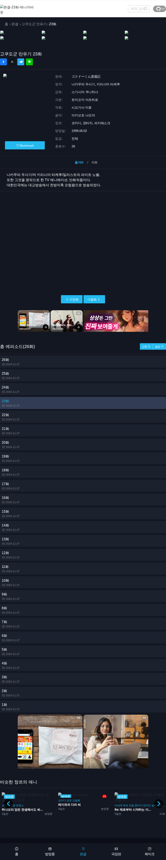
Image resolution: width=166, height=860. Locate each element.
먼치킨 (147, 805)
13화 (11, 541)
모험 (131, 805)
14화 (11, 527)
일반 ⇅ (159, 346)
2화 (11, 693)
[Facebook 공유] (3, 61)
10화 (11, 583)
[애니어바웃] (17, 7)
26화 (11, 362)
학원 (12, 805)
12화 (11, 555)
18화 (11, 472)
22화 (11, 417)
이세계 (118, 805)
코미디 (62, 800)
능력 (154, 805)
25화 (11, 376)
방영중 (50, 854)
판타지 (138, 805)
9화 (11, 596)
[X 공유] (12, 61)
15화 (11, 514)
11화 (11, 569)
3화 (11, 679)
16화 (11, 500)
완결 (14, 24)
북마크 (149, 854)
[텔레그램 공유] (20, 61)
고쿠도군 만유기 (34, 24)
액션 (125, 805)
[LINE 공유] (29, 61)
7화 (11, 624)
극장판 (116, 854)
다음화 (92, 299)
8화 (11, 610)
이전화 (73, 299)
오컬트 (76, 800)
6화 (11, 638)
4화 (11, 665)
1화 (11, 707)
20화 (11, 445)
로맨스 (20, 805)
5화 (11, 652)
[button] (158, 803)
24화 (11, 389)
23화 (11, 403)
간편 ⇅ (146, 346)
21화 (11, 431)
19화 (11, 458)
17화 (11, 486)
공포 (69, 800)
